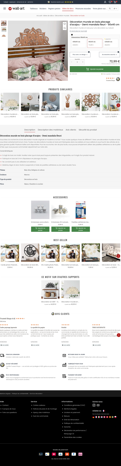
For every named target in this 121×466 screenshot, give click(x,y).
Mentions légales (5, 393)
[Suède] (113, 417)
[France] (96, 417)
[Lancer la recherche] (110, 9)
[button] (38, 51)
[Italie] (99, 417)
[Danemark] (104, 417)
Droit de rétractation (36, 393)
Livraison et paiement (72, 412)
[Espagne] (110, 417)
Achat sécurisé (12, 364)
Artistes (30, 2)
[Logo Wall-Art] (16, 8)
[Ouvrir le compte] (105, 2)
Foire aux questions (9, 412)
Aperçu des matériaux (41, 412)
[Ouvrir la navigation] (5, 8)
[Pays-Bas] (102, 417)
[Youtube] (98, 405)
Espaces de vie (21, 2)
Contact (5, 405)
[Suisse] (107, 417)
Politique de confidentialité (20, 393)
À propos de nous (9, 409)
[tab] (29, 129)
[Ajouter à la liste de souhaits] (65, 24)
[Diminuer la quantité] (71, 61)
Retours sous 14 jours (76, 354)
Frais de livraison (12, 354)
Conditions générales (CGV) (74, 405)
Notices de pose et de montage (45, 409)
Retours (67, 416)
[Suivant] (118, 105)
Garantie (67, 427)
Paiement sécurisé (75, 375)
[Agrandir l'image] (65, 28)
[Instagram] (93, 405)
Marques (12, 2)
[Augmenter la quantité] (83, 61)
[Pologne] (115, 417)
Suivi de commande (40, 416)
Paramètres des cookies (73, 437)
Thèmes (6, 2)
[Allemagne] (93, 417)
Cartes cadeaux (39, 405)
